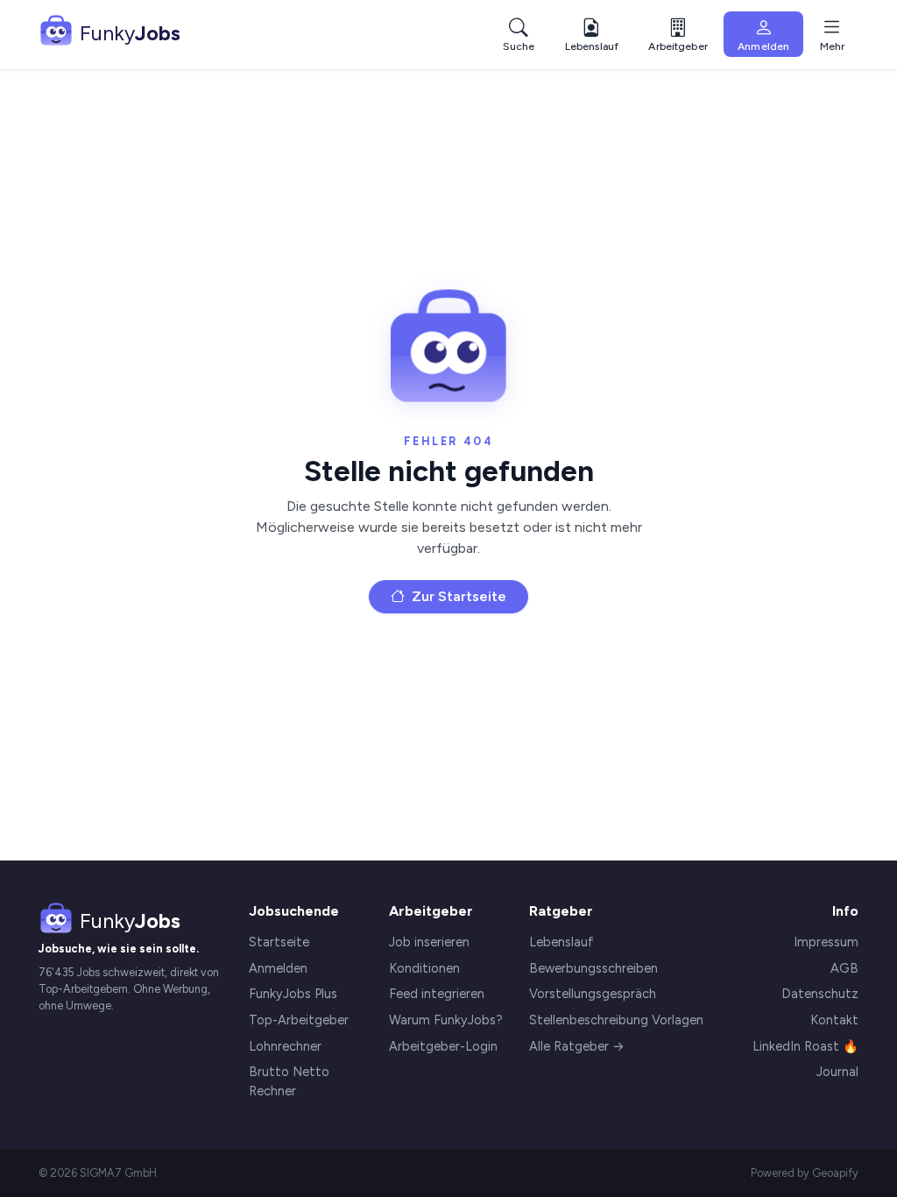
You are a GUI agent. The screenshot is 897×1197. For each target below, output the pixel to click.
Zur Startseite (457, 596)
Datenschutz (819, 994)
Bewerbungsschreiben (593, 968)
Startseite (279, 942)
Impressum (826, 942)
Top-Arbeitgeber (299, 1020)
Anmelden (278, 968)
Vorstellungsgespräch (592, 994)
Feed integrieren (436, 994)
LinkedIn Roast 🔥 (805, 1046)
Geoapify (835, 1172)
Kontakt (834, 1020)
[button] (677, 34)
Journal (837, 1072)
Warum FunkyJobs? (446, 1020)
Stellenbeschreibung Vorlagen (616, 1020)
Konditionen (424, 968)
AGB (844, 968)
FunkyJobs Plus (293, 994)
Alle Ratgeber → (577, 1046)
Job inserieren (429, 942)
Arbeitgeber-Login (443, 1046)
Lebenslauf (561, 942)
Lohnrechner (285, 1046)
